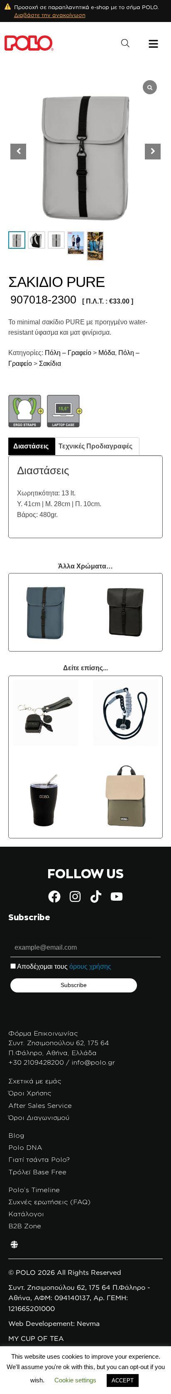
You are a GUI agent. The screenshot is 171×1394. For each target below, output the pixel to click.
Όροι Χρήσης (29, 1093)
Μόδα (106, 352)
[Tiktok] (96, 896)
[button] (153, 151)
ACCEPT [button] (123, 1380)
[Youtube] (116, 896)
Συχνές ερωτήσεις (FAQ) (49, 1201)
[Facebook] (54, 896)
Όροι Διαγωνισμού (38, 1117)
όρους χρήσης (90, 966)
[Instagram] (75, 896)
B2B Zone (24, 1226)
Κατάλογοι (26, 1214)
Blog (16, 1135)
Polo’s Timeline (34, 1189)
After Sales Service (40, 1105)
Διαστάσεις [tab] (31, 446)
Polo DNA (25, 1147)
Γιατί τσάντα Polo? (39, 1159)
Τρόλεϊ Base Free (37, 1172)
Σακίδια (50, 363)
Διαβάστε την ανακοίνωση (50, 15)
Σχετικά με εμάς (34, 1081)
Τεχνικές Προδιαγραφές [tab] (95, 446)
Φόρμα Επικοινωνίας (43, 1033)
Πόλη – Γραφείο (67, 352)
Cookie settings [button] (75, 1380)
